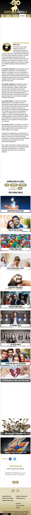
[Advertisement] (14, 31)
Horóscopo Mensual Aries (21, 496)
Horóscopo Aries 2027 (20, 498)
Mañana (8, 16)
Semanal (15, 16)
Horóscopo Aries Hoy (6, 496)
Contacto (18, 507)
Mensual (22, 16)
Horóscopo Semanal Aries (7, 500)
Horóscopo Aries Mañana (7, 498)
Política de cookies (20, 505)
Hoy (3, 16)
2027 (28, 16)
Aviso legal (18, 503)
